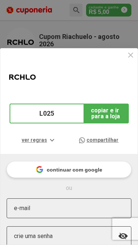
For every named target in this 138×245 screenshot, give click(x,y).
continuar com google (74, 170)
